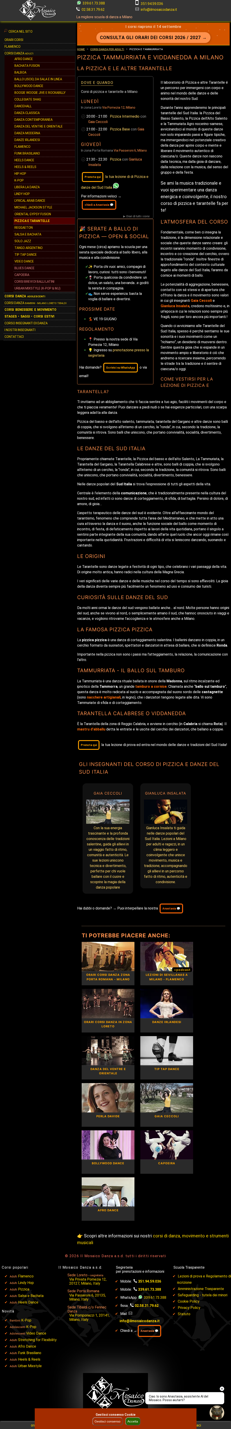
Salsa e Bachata (27, 234)
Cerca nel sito (20, 31)
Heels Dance (24, 160)
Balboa (20, 72)
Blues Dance (24, 268)
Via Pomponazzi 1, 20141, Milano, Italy (89, 1317)
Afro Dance (27, 1346)
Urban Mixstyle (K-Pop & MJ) (37, 288)
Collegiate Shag (27, 99)
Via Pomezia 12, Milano (118, 107)
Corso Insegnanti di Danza (26, 323)
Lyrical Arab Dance (29, 200)
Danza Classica (27, 113)
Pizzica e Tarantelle (32, 221)
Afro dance (23, 59)
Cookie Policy (188, 1301)
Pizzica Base (120, 129)
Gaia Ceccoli (98, 122)
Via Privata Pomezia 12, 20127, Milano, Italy (87, 1281)
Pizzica (116, 159)
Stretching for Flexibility (37, 1340)
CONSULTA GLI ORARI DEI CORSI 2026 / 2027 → (153, 37)
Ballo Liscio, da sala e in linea (38, 79)
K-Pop (19, 180)
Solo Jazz (22, 241)
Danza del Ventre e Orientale (38, 126)
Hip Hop (20, 173)
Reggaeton (23, 227)
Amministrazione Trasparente (201, 1289)
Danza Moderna (27, 133)
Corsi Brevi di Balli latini (34, 281)
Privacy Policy (189, 1308)
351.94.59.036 (152, 4)
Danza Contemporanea (33, 119)
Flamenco (13, 46)
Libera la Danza (27, 187)
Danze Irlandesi (27, 140)
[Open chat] (217, 1412)
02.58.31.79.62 (93, 9)
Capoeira (21, 275)
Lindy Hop (22, 194)
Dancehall (23, 106)
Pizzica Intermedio (125, 116)
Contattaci (14, 336)
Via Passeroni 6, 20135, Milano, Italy (87, 1297)
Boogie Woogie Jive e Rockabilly (40, 92)
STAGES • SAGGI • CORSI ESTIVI (29, 316)
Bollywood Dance (28, 86)
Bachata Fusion (27, 65)
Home (81, 49)
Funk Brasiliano (27, 153)
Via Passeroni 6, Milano (130, 150)
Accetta (132, 1421)
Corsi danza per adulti (107, 49)
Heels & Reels (25, 167)
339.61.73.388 (93, 3)
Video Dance (24, 261)
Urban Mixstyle (30, 1366)
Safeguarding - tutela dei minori (202, 1295)
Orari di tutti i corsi (138, 216)
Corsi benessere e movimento (30, 309)
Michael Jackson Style (33, 207)
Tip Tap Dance (25, 254)
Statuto (184, 1314)
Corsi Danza (19, 53)
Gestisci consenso (107, 1421)
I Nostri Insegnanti (20, 330)
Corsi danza (25, 296)
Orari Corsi (14, 40)
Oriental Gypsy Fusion (32, 214)
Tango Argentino (28, 248)
